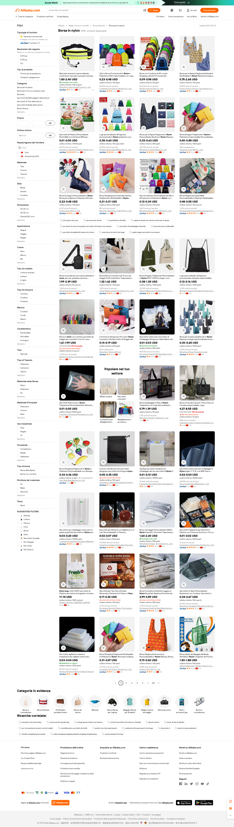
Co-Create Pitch (28, 758)
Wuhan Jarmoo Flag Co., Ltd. (151, 88)
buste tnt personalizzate (187, 728)
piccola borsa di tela (94, 220)
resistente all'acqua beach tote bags (139, 728)
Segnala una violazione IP (149, 774)
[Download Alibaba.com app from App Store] (184, 802)
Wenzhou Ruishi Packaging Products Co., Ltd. (197, 291)
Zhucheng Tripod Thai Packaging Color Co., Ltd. (157, 354)
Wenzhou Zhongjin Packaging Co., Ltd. (155, 211)
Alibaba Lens (34, 803)
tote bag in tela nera (70, 220)
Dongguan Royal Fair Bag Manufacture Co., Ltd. (157, 608)
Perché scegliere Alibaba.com (33, 753)
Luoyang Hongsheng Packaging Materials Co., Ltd (77, 541)
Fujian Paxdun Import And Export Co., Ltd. (116, 291)
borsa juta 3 (165, 728)
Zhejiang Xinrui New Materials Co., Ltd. (115, 150)
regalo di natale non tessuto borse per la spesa (151, 220)
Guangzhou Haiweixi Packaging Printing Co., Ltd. (117, 482)
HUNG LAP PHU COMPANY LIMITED (74, 602)
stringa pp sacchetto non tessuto (90, 722)
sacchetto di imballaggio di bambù (132, 226)
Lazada (117, 815)
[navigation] (36, 355)
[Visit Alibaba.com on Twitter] (191, 783)
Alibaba (61, 25)
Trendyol (146, 815)
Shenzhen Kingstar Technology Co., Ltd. (156, 544)
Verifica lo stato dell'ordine (190, 763)
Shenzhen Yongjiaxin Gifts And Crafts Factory (197, 606)
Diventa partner (185, 774)
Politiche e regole (67, 781)
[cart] (181, 11)
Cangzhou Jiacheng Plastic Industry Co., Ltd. (77, 150)
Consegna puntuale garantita (72, 763)
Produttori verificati (108, 753)
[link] (230, 801)
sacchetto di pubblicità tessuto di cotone (78, 232)
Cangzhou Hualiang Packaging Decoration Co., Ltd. (117, 545)
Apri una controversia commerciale (154, 763)
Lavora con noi (27, 768)
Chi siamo (25, 747)
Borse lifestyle (99, 25)
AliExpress (78, 815)
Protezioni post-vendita (70, 768)
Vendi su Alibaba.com (188, 753)
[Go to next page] (158, 683)
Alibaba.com (167, 803)
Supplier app (121, 803)
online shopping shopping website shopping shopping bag (75, 734)
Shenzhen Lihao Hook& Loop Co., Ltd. (75, 87)
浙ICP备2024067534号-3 (186, 823)
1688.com (89, 815)
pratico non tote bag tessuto (106, 728)
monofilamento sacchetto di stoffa (74, 728)
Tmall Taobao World (104, 815)
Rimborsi (143, 768)
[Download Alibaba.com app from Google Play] (204, 802)
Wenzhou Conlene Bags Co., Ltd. (153, 150)
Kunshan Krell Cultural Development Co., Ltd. (197, 211)
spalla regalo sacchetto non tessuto (146, 232)
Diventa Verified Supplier (189, 768)
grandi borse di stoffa (117, 220)
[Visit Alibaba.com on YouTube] (202, 783)
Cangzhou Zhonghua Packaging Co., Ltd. (76, 414)
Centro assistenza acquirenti (151, 753)
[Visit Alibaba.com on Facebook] (180, 783)
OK (50, 123)
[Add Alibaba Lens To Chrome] (60, 802)
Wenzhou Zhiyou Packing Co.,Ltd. (193, 352)
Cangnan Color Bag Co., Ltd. (191, 150)
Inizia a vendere (185, 758)
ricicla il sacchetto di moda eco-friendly (125, 722)
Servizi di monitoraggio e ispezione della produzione (77, 775)
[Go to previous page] (115, 683)
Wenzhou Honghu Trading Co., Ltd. (153, 418)
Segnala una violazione (148, 779)
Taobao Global (128, 815)
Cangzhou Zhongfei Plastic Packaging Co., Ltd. (157, 484)
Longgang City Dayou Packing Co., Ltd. (115, 88)
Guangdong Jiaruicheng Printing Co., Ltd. (197, 545)
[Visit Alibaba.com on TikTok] (207, 783)
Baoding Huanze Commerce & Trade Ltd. (76, 357)
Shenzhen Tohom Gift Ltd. (110, 352)
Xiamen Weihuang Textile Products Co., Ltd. (157, 291)
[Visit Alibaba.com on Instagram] (197, 783)
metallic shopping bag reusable (33, 734)
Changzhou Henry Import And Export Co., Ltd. (197, 423)
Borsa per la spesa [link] (116, 25)
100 (153, 683)
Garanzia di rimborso (68, 758)
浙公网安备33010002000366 (161, 823)
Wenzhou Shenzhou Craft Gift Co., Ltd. (115, 211)
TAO (138, 815)
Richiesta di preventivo (109, 758)
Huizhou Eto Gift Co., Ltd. (69, 211)
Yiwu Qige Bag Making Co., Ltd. (72, 480)
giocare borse (154, 722)
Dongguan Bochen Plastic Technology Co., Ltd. (117, 608)
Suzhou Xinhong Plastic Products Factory (76, 671)
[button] (144, 10)
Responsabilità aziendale (31, 763)
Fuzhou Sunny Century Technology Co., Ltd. (197, 88)
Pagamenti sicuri (67, 753)
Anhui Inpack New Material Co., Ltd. (194, 484)
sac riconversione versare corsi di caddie (37, 728)
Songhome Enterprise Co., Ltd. (72, 291)
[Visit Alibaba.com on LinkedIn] (186, 783)
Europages (156, 815)
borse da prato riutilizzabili (164, 226)
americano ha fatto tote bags (113, 232)
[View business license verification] (141, 823)
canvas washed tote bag (114, 734)
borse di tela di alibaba (175, 722)
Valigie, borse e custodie (78, 25)
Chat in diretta (145, 758)
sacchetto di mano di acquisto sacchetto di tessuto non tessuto (87, 226)
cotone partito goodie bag (59, 722)
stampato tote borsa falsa (31, 722)
